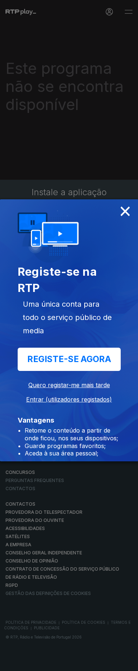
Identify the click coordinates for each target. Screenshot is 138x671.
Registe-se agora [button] (69, 359)
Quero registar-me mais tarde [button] (69, 385)
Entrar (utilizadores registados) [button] (69, 399)
